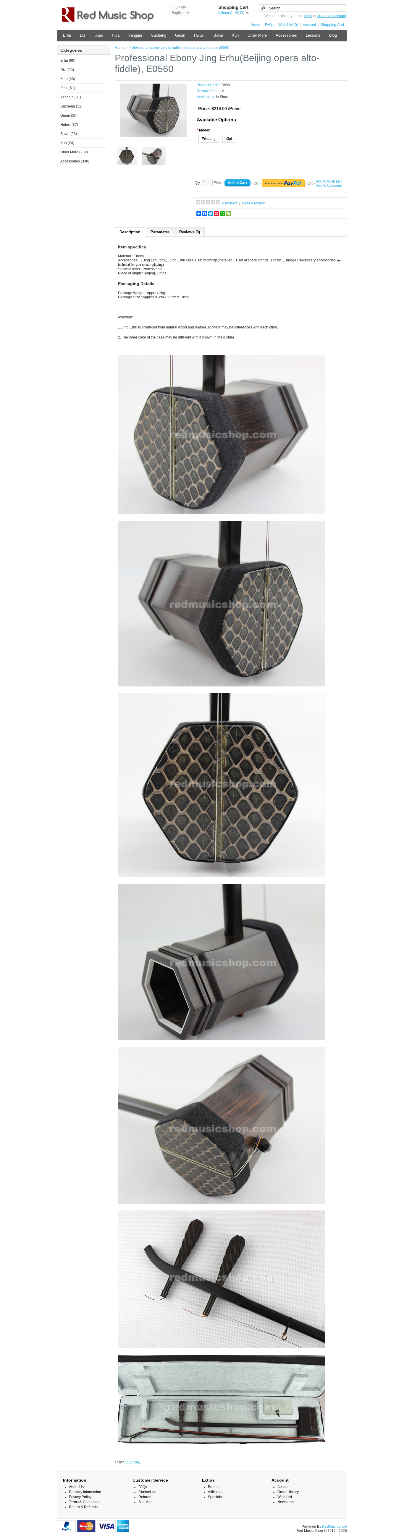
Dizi (83, 35)
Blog (333, 35)
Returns (144, 1497)
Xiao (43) (67, 79)
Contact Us (147, 1492)
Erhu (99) (67, 60)
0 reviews (229, 203)
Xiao (99, 35)
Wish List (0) (288, 25)
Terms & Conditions (84, 1502)
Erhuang (209, 139)
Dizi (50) (67, 70)
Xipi (229, 139)
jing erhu (132, 1462)
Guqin (180, 35)
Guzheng (158, 35)
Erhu (67, 35)
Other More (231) (74, 152)
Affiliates (215, 1492)
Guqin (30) (68, 115)
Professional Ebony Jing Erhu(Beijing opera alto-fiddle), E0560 (178, 47)
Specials (215, 1497)
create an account (331, 16)
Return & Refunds (83, 1507)
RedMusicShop (334, 1526)
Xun (235, 35)
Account (309, 25)
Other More (257, 35)
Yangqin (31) (70, 97)
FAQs (269, 25)
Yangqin (135, 35)
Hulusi (199, 35)
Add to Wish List (329, 181)
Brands (213, 1487)
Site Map (145, 1502)
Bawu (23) (68, 134)
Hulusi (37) (69, 125)
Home (255, 25)
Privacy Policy (80, 1497)
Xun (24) (67, 143)
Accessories (286, 35)
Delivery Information (85, 1492)
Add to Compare (329, 185)
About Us (76, 1487)
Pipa (115, 35)
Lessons (313, 35)
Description (129, 232)
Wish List (284, 1497)
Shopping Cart (332, 25)
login (308, 16)
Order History (288, 1492)
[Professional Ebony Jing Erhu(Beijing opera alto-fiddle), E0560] (153, 136)
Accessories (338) (74, 161)
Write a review (253, 203)
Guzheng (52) (71, 106)
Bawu (218, 35)
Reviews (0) (189, 232)
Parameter (160, 232)
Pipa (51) (67, 88)
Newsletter (286, 1502)
